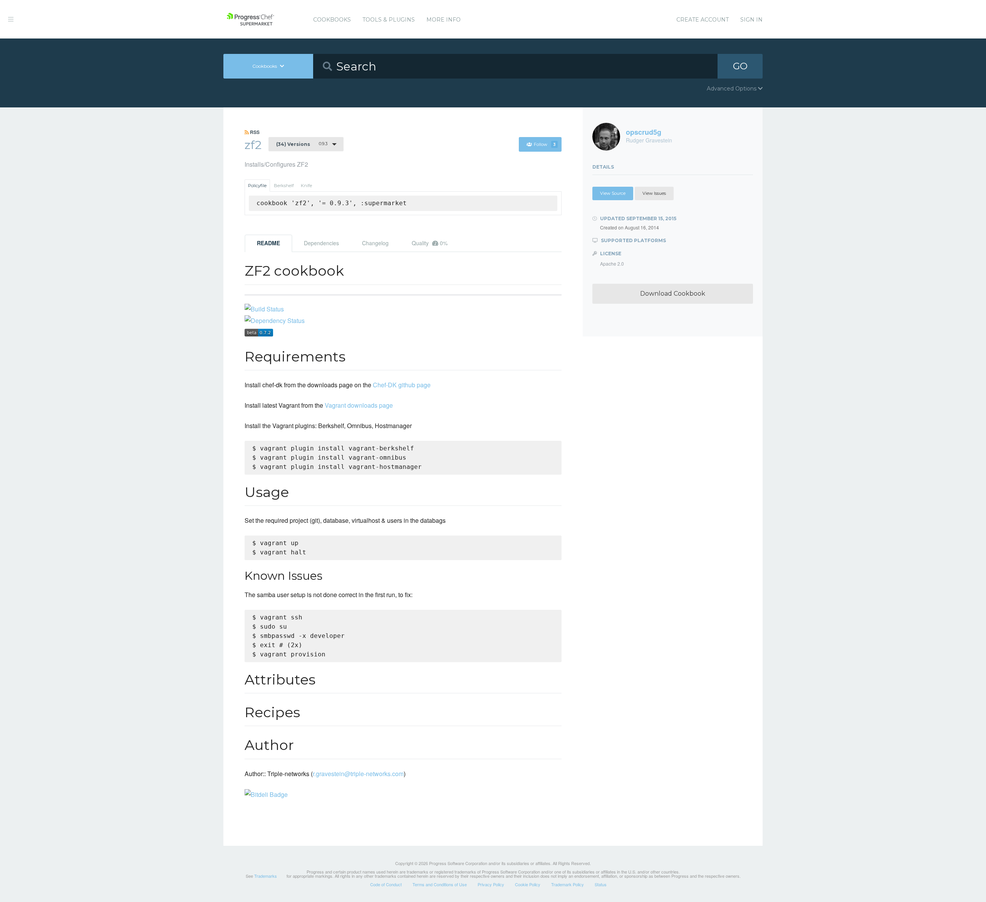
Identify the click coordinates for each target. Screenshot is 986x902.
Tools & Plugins (388, 19)
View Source (612, 193)
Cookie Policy (527, 884)
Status (601, 884)
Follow (545, 144)
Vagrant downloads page (359, 405)
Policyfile (257, 185)
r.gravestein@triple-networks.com (358, 773)
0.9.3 (301, 144)
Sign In (751, 19)
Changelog (375, 243)
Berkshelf (284, 185)
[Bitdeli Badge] (266, 794)
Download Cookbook (672, 293)
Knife (306, 185)
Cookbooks (332, 19)
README (268, 243)
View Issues (654, 193)
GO (740, 66)
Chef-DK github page (402, 384)
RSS (254, 132)
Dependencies (321, 243)
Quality (430, 243)
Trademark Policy (567, 884)
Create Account (702, 19)
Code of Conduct (386, 884)
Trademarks (265, 876)
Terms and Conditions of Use (440, 884)
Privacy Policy (491, 884)
